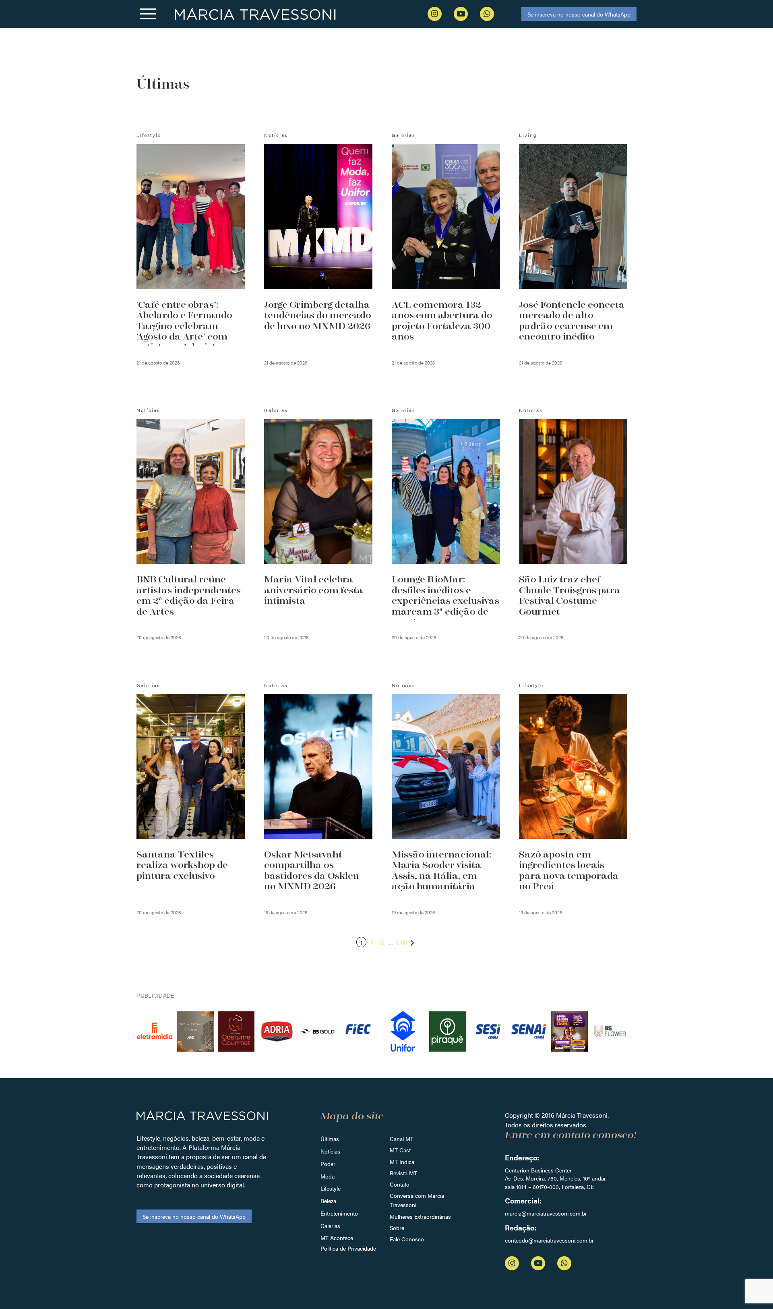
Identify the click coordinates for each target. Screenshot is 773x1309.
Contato (399, 1184)
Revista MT (403, 1173)
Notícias (330, 1151)
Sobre (397, 1228)
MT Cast (400, 1150)
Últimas (329, 1139)
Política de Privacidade (348, 1248)
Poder (327, 1164)
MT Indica (402, 1162)
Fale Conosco (407, 1239)
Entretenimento (339, 1213)
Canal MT (401, 1139)
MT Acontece (336, 1238)
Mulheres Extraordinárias (420, 1216)
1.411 (402, 942)
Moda (327, 1176)
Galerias (330, 1226)
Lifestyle (330, 1188)
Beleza (328, 1201)
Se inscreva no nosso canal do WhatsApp (578, 14)
